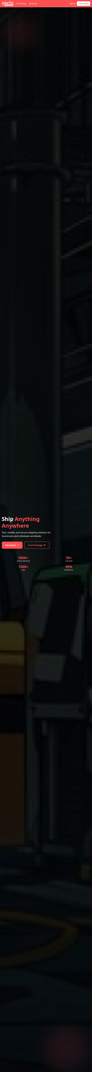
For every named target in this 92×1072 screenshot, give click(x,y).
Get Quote (10, 545)
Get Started (83, 3)
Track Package (35, 545)
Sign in (73, 3)
